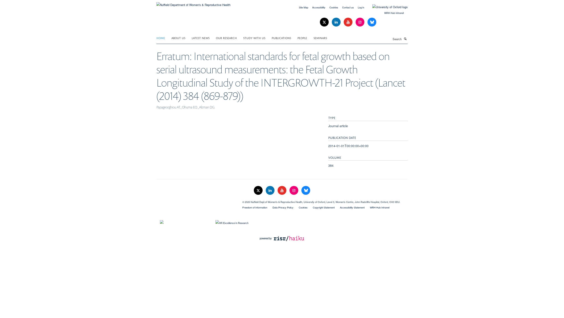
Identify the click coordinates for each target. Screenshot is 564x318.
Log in (361, 7)
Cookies (333, 7)
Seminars (320, 38)
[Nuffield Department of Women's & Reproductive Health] (193, 3)
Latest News (201, 38)
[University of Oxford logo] (387, 7)
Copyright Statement (324, 207)
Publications (281, 38)
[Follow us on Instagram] (360, 22)
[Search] (405, 38)
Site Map (303, 7)
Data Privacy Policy (283, 207)
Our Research (226, 38)
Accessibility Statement (352, 207)
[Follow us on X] (325, 22)
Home (160, 38)
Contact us (348, 7)
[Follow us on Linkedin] (336, 22)
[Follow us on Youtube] (348, 22)
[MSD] (196, 200)
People (302, 38)
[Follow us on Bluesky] (371, 22)
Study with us (254, 38)
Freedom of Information (254, 207)
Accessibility (318, 7)
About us (178, 38)
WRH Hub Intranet (394, 13)
